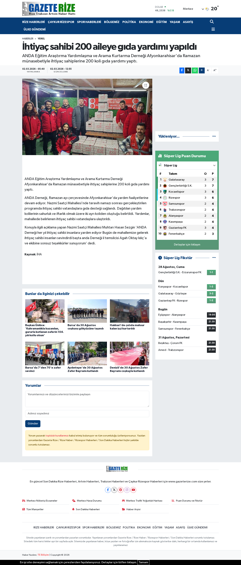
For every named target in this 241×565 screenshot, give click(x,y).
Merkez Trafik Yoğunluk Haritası (144, 500)
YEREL (41, 38)
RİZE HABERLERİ (33, 22)
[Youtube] (133, 490)
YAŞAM (175, 22)
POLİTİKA (129, 22)
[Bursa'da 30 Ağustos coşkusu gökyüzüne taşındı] (87, 310)
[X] (114, 490)
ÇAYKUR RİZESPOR (61, 22)
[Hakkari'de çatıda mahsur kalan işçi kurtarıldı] (129, 310)
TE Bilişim (43, 555)
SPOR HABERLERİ (89, 22)
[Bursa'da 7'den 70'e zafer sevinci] (45, 353)
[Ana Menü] (212, 29)
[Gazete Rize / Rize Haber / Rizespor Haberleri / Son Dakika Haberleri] (57, 9)
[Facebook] (108, 490)
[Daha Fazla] (202, 70)
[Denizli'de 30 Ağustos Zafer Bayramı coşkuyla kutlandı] (129, 353)
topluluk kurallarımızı (57, 435)
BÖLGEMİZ (111, 22)
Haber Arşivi (133, 509)
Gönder (33, 423)
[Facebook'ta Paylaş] (181, 70)
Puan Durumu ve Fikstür (189, 500)
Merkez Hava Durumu (89, 500)
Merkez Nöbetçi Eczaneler (42, 500)
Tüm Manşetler (35, 509)
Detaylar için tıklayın (187, 244)
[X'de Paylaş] (188, 70)
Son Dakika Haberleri (88, 509)
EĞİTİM (161, 22)
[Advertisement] (187, 103)
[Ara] (212, 22)
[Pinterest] (120, 490)
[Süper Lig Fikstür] (214, 257)
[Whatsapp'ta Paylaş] (195, 70)
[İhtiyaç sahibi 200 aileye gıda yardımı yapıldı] (87, 117)
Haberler (27, 38)
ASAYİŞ (188, 22)
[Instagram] (127, 490)
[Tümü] (214, 136)
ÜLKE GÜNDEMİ (35, 29)
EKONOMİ (146, 22)
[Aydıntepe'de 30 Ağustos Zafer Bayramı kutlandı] (87, 353)
